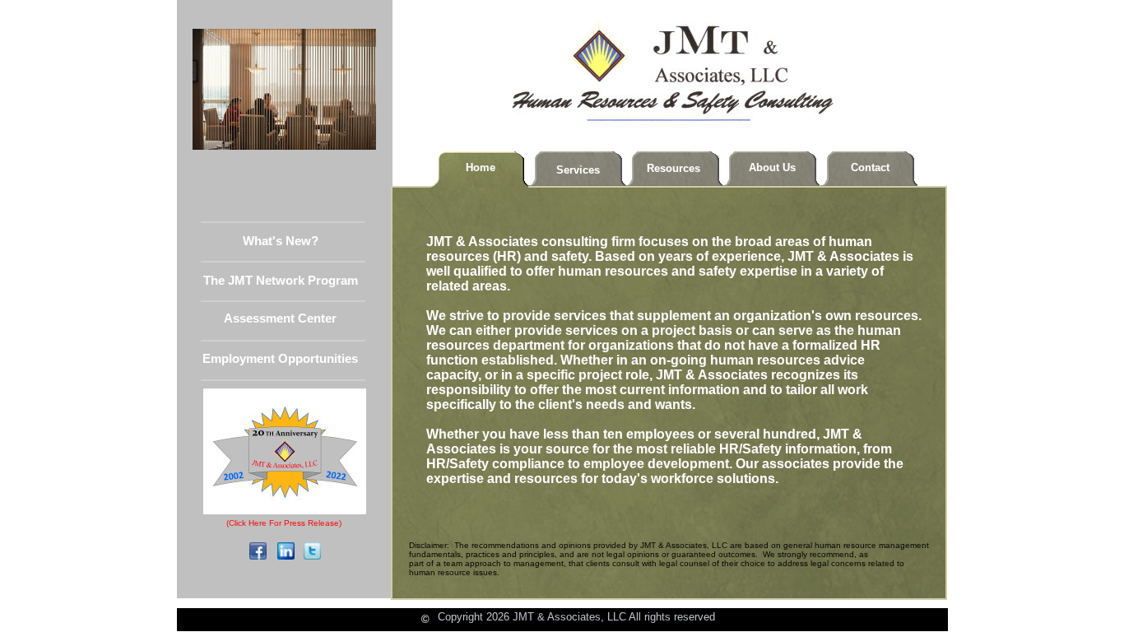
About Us (772, 167)
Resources (673, 168)
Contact (870, 167)
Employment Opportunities (280, 358)
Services (578, 170)
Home (480, 167)
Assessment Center (280, 318)
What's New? (280, 241)
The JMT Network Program (280, 280)
